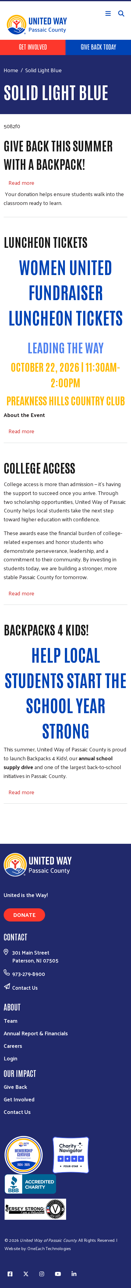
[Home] (65, 0)
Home (11, 70)
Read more (21, 182)
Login (10, 1058)
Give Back (15, 1086)
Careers (13, 1045)
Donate (24, 915)
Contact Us (25, 987)
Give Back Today (98, 46)
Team (10, 1020)
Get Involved (33, 46)
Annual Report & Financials (36, 1033)
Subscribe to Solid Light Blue (6, 815)
